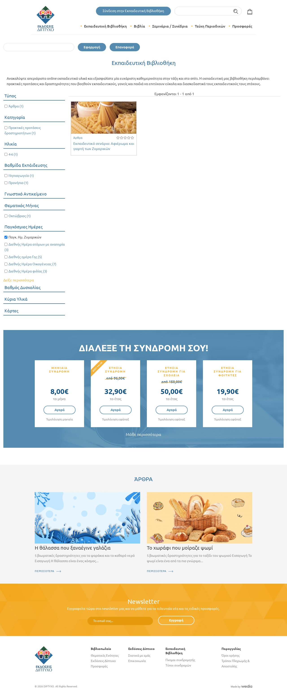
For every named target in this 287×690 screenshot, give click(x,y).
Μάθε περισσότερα (143, 434)
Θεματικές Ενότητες (105, 655)
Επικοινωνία (137, 661)
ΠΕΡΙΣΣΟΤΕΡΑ (44, 571)
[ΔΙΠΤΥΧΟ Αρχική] (44, 658)
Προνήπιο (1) (18, 183)
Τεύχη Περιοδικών (210, 26)
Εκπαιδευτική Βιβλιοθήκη (105, 26)
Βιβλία (139, 26)
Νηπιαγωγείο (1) (21, 176)
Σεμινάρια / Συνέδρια (170, 26)
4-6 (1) (13, 154)
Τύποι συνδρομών (178, 665)
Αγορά (59, 410)
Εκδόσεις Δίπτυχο (103, 661)
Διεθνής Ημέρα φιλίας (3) (28, 271)
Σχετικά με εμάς (139, 655)
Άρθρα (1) (16, 106)
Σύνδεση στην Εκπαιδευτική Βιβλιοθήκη (133, 11)
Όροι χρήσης (230, 655)
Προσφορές (242, 26)
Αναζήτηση (236, 11)
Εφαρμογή (92, 47)
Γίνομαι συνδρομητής (180, 660)
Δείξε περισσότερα (18, 280)
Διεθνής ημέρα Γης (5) (25, 257)
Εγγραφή (176, 620)
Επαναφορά (124, 47)
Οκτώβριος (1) (20, 216)
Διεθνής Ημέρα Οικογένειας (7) (32, 264)
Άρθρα (78, 137)
